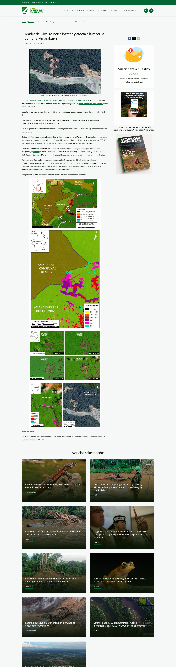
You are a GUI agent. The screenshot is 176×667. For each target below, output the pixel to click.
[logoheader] (33, 8)
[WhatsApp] (138, 38)
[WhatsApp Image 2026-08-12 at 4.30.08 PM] (134, 135)
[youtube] (153, 2)
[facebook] (142, 2)
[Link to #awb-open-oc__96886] (146, 10)
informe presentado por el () (56, 100)
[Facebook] (129, 38)
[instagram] (149, 2)
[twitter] (146, 2)
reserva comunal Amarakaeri (91, 103)
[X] (134, 38)
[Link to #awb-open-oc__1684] (151, 10)
